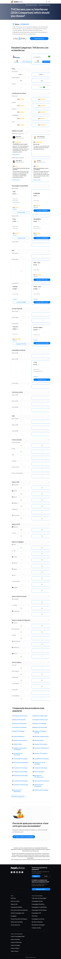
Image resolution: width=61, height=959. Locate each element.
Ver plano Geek (21, 212)
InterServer (24, 24)
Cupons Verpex (14, 951)
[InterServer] (20, 38)
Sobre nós (13, 898)
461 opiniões (37, 62)
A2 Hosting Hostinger (20, 758)
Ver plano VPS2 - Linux (42, 279)
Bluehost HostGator (41, 744)
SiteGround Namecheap (39, 785)
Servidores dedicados (37, 922)
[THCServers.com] (16, 57)
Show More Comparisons (18, 796)
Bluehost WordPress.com (39, 776)
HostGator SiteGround (42, 748)
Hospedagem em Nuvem (38, 919)
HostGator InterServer (20, 715)
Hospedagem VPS (36, 913)
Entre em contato (15, 901)
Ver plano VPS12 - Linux (42, 302)
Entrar (46, 876)
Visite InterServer (39, 38)
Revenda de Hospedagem (38, 925)
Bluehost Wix (39, 740)
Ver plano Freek (21, 238)
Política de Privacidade (16, 922)
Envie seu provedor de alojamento (19, 910)
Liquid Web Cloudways (42, 758)
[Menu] (49, 2)
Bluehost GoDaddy (19, 719)
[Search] (46, 2)
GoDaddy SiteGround (41, 719)
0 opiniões (15, 209)
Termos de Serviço (15, 925)
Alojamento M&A (40, 889)
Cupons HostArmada (16, 942)
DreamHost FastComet (18, 754)
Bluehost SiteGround (19, 723)
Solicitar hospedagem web (17, 913)
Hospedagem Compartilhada (39, 907)
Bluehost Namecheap (40, 715)
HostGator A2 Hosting (21, 784)
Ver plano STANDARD (42, 210)
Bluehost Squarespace (42, 736)
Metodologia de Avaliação (31, 5)
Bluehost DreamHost (20, 740)
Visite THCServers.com (28, 61)
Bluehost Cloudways (41, 753)
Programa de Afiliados (16, 907)
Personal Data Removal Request (19, 919)
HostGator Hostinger (20, 768)
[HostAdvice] (17, 2)
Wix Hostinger (39, 771)
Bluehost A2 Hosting (40, 727)
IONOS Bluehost (19, 736)
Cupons (42, 87)
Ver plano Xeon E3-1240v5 (42, 343)
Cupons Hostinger (15, 945)
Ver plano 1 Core (42, 379)
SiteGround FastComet (42, 781)
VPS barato (35, 916)
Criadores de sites (36, 927)
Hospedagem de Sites (37, 901)
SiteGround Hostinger (41, 790)
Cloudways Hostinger (21, 771)
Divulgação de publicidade (44, 5)
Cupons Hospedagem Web (17, 936)
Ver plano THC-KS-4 (21, 343)
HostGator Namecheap (18, 790)
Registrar (36, 876)
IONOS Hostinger (19, 731)
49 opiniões (16, 62)
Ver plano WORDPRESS (42, 238)
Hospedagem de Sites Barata (39, 910)
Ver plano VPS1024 (21, 302)
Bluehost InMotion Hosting (40, 731)
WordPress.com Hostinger (40, 763)
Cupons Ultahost (15, 948)
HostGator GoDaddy (20, 727)
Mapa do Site (14, 904)
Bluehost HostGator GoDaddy (20, 748)
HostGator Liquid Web (21, 762)
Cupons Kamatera (15, 939)
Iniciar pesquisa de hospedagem (25, 836)
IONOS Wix (18, 744)
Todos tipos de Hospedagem (39, 898)
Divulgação (13, 916)
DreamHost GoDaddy (21, 781)
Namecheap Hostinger (21, 775)
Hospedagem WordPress (38, 904)
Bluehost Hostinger (40, 723)
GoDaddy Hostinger (41, 768)
